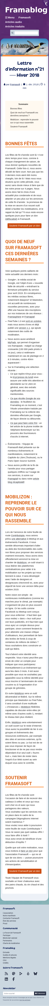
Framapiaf (29, 317)
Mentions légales (9, 958)
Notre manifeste (9, 916)
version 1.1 (24, 328)
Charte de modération (11, 943)
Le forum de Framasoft (12, 933)
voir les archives (25, 1000)
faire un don (27, 851)
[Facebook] (13, 981)
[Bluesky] (35, 975)
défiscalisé (11, 219)
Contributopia (17, 535)
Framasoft (15, 84)
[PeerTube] (21, 975)
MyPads (12, 342)
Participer (6, 935)
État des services (9, 921)
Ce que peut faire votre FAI (23, 423)
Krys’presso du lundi (23, 377)
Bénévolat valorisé (10, 938)
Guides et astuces (10, 955)
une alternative (19, 539)
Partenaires (7, 941)
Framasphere (14, 317)
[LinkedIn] (6, 981)
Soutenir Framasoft (18, 127)
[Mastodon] (13, 975)
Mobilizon (22, 562)
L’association (8, 913)
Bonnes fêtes (16, 109)
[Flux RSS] (6, 975)
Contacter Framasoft (11, 918)
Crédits (5, 963)
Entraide (6, 952)
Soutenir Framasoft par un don (24, 225)
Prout (5, 923)
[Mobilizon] (28, 975)
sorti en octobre (33, 321)
